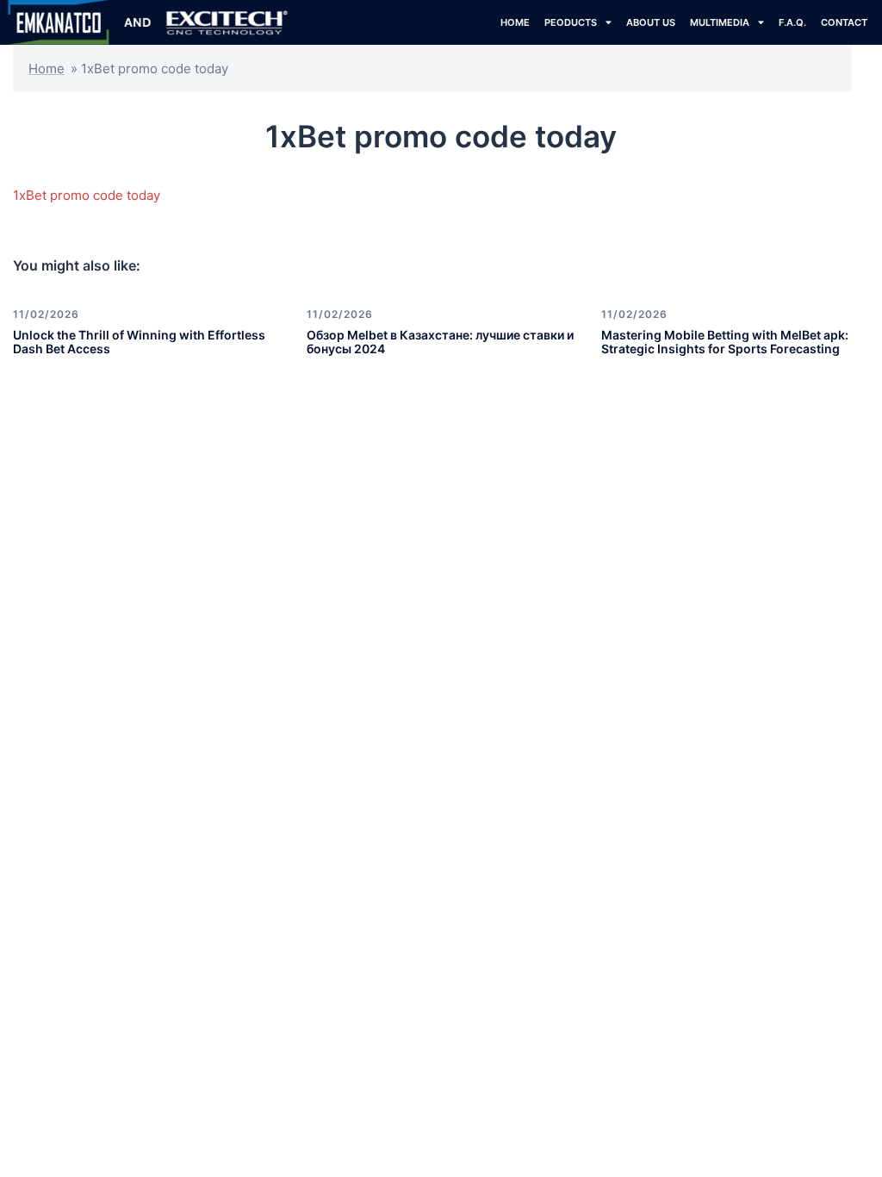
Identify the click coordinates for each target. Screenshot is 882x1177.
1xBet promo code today (86, 195)
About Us (650, 22)
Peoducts (570, 22)
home (515, 22)
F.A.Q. (792, 22)
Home (46, 68)
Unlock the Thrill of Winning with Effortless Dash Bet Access (139, 342)
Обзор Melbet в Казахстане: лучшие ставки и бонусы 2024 (440, 342)
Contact (844, 22)
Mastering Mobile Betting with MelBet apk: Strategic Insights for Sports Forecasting (724, 342)
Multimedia (719, 22)
